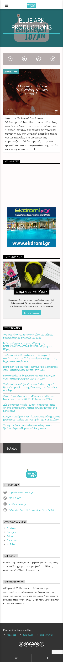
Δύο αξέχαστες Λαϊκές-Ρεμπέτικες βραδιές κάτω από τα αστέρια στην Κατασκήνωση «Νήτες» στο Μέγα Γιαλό (30, 407)
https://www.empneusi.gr (21, 492)
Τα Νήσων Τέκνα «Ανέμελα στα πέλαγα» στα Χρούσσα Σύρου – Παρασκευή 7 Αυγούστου (27, 427)
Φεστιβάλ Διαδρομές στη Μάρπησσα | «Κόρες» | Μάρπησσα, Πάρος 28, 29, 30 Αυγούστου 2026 (29, 397)
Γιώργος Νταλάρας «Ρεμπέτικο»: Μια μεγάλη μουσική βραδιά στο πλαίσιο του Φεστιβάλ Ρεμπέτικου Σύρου (31, 418)
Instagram (12, 532)
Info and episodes (31, 312)
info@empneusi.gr (17, 504)
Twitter (10, 536)
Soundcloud (12, 540)
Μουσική (8, 71)
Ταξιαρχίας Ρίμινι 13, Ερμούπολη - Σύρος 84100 (31, 510)
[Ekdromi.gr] (31, 227)
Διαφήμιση (28, 635)
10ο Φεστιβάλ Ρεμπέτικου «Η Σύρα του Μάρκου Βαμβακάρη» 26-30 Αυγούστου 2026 (28, 336)
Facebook (11, 528)
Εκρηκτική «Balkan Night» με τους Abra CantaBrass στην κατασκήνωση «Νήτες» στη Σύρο (30, 368)
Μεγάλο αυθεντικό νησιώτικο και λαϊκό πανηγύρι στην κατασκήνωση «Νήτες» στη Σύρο (29, 377)
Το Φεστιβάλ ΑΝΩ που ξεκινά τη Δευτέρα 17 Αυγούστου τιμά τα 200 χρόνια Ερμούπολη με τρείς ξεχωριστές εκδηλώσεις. (30, 358)
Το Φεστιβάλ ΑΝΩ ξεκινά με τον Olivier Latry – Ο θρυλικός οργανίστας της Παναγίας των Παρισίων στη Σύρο (30, 387)
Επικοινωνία (46, 635)
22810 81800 (15, 498)
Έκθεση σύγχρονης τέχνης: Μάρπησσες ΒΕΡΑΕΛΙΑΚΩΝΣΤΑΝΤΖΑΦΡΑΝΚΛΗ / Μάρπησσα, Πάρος (28, 346)
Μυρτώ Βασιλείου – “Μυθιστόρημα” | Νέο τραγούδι (31, 90)
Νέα (15, 71)
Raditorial (11, 635)
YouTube (11, 544)
